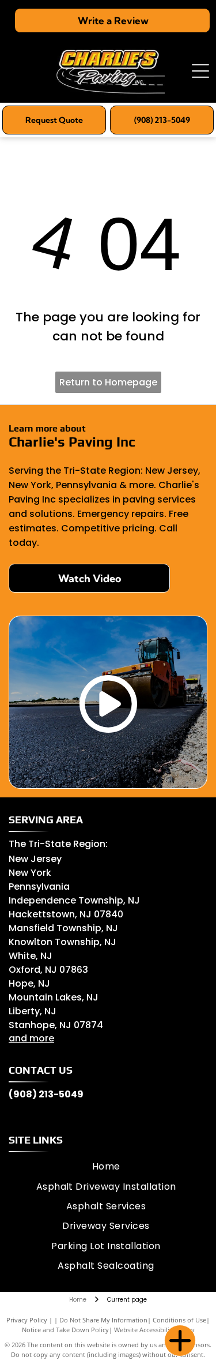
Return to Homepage (108, 382)
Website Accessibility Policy (154, 1329)
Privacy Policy (26, 1319)
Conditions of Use (179, 1319)
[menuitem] (106, 1166)
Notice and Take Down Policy (65, 1329)
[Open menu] (200, 71)
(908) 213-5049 (46, 1094)
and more (31, 1038)
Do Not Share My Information (103, 1319)
